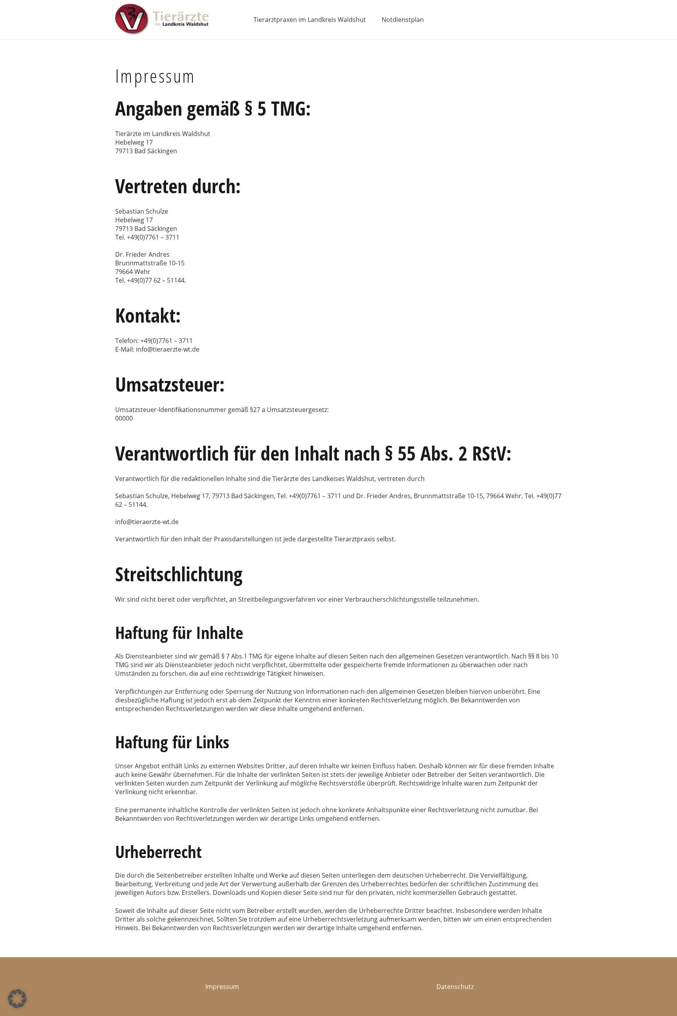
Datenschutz (455, 986)
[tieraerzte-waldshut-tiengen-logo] (161, 19)
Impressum (222, 986)
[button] (17, 999)
